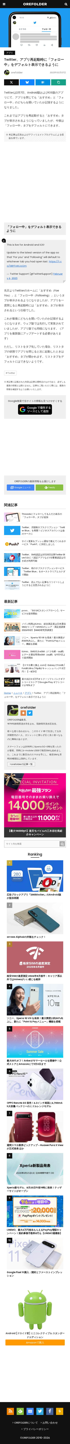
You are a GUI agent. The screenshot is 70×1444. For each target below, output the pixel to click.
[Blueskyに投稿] (27, 82)
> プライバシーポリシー (35, 1429)
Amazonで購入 (35, 1342)
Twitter (11, 373)
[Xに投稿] (11, 82)
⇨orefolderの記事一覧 (21, 764)
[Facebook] (49, 1411)
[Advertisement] (35, 180)
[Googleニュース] (30, 1411)
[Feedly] (20, 1411)
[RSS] (10, 1411)
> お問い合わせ (49, 1422)
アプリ (9, 52)
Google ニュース (22, 487)
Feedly (51, 487)
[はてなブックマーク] (43, 82)
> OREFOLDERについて (25, 1422)
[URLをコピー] (58, 82)
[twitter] (39, 1411)
